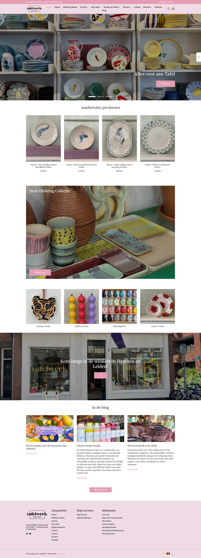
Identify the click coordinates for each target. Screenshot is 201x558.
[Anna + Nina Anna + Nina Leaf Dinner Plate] (157, 138)
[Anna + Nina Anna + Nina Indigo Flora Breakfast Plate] (43, 138)
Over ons (106, 515)
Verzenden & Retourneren (113, 530)
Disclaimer (106, 521)
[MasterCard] (168, 554)
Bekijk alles (101, 489)
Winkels (158, 7)
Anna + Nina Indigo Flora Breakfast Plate (43, 165)
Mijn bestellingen (84, 518)
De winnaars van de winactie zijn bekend (46, 447)
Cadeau (137, 7)
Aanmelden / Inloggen (166, 2)
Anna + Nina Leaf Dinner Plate (157, 165)
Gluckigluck (119, 326)
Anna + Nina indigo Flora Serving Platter (119, 165)
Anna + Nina (157, 326)
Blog (104, 10)
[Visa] (172, 554)
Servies (54, 521)
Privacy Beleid (108, 524)
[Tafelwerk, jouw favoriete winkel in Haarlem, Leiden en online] (34, 9)
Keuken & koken (58, 527)
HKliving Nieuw (70, 7)
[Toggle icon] (168, 9)
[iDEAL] (164, 554)
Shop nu (165, 83)
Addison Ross (81, 326)
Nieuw (57, 7)
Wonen (54, 530)
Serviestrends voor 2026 (142, 445)
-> (100, 375)
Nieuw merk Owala (88, 445)
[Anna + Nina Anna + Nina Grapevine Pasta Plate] (81, 138)
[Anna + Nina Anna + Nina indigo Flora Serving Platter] (119, 138)
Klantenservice (108, 534)
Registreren (82, 515)
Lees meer (31, 453)
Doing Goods (43, 326)
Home (49, 7)
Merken (54, 537)
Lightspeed (61, 554)
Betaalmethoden (109, 527)
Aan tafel (55, 524)
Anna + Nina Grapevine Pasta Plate (81, 165)
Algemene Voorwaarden (112, 518)
